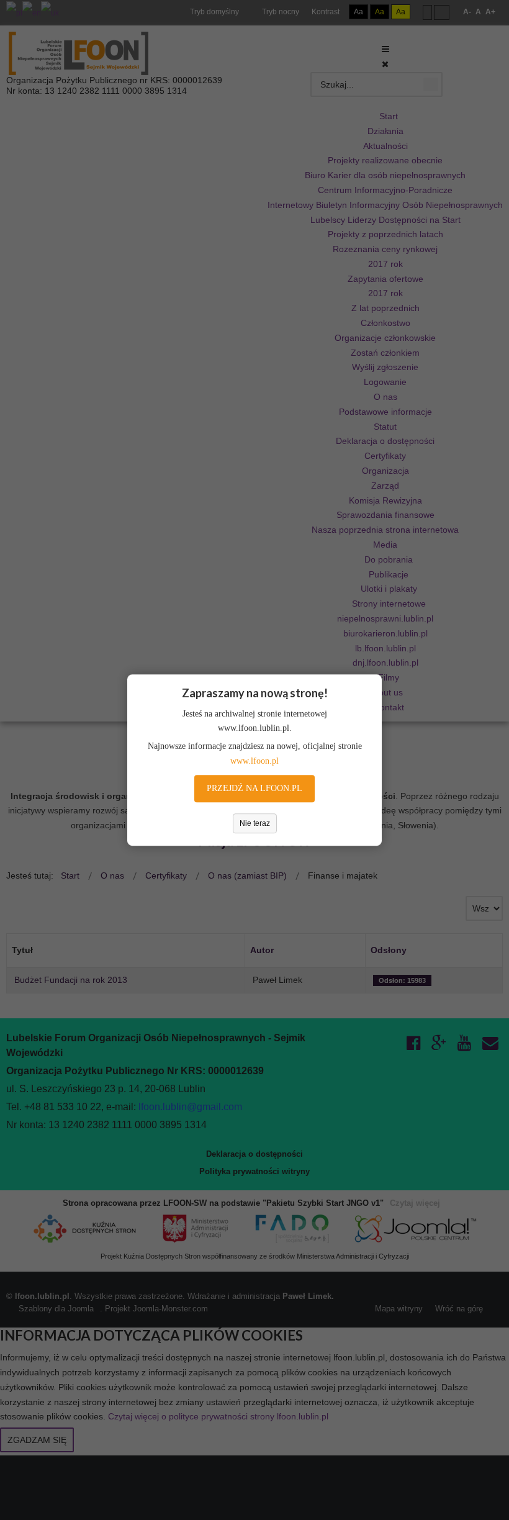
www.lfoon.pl (254, 761)
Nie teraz (255, 823)
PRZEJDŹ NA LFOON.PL (254, 788)
